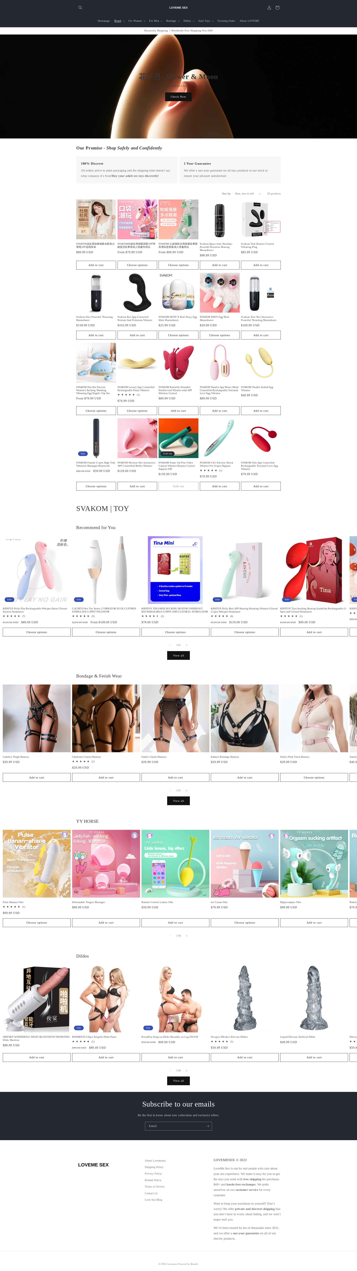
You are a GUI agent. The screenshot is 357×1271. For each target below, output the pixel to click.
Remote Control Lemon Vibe (157, 902)
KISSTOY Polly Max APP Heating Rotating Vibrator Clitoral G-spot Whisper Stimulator (244, 610)
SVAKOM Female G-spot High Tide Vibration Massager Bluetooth (95, 464)
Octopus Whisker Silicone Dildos (229, 1036)
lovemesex (172, 1264)
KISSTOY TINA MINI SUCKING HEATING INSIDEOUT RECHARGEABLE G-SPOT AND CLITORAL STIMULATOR (174, 610)
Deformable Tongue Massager (88, 902)
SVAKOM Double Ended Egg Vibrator (257, 389)
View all (178, 655)
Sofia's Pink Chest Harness (295, 756)
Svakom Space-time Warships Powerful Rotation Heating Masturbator (216, 246)
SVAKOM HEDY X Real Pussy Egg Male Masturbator (178, 318)
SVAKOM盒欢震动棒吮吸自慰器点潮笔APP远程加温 (95, 245)
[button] (80, 8)
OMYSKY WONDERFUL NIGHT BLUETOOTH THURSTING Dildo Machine (36, 1038)
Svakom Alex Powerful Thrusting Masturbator (94, 318)
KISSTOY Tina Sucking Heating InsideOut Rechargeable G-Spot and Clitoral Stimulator (313, 610)
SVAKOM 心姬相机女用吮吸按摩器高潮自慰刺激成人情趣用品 (178, 245)
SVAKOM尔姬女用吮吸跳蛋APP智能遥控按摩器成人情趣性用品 (136, 245)
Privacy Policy (153, 1173)
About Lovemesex (155, 1160)
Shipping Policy (154, 1167)
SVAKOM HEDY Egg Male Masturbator (214, 318)
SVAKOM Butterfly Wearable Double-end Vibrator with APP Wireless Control (175, 390)
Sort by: (226, 193)
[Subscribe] (208, 1126)
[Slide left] (170, 645)
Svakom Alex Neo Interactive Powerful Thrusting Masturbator (258, 318)
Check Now (178, 96)
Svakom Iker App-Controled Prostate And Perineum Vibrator (135, 318)
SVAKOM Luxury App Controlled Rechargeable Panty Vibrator (136, 389)
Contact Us (151, 1193)
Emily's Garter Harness (153, 756)
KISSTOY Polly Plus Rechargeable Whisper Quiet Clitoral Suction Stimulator (35, 610)
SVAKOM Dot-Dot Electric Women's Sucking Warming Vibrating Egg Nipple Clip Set (93, 390)
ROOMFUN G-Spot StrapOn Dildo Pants (94, 1036)
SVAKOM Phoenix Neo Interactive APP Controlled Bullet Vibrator (137, 464)
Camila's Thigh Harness (16, 756)
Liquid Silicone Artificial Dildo (297, 1036)
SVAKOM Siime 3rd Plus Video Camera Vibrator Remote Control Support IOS (177, 465)
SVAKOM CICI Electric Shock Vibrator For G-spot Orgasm (216, 464)
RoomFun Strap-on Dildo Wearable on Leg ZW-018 (169, 1036)
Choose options (137, 265)
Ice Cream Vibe (219, 902)
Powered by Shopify (188, 1264)
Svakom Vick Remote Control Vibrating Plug (257, 245)
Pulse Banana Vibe (13, 902)
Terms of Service (155, 1186)
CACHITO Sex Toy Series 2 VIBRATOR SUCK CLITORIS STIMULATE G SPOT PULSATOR (104, 610)
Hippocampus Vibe (290, 902)
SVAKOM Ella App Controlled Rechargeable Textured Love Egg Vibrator (259, 465)
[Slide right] (187, 645)
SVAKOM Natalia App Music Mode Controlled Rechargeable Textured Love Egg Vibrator (219, 390)
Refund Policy (153, 1180)
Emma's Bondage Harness (225, 756)
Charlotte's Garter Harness (86, 756)
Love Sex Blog (153, 1199)
